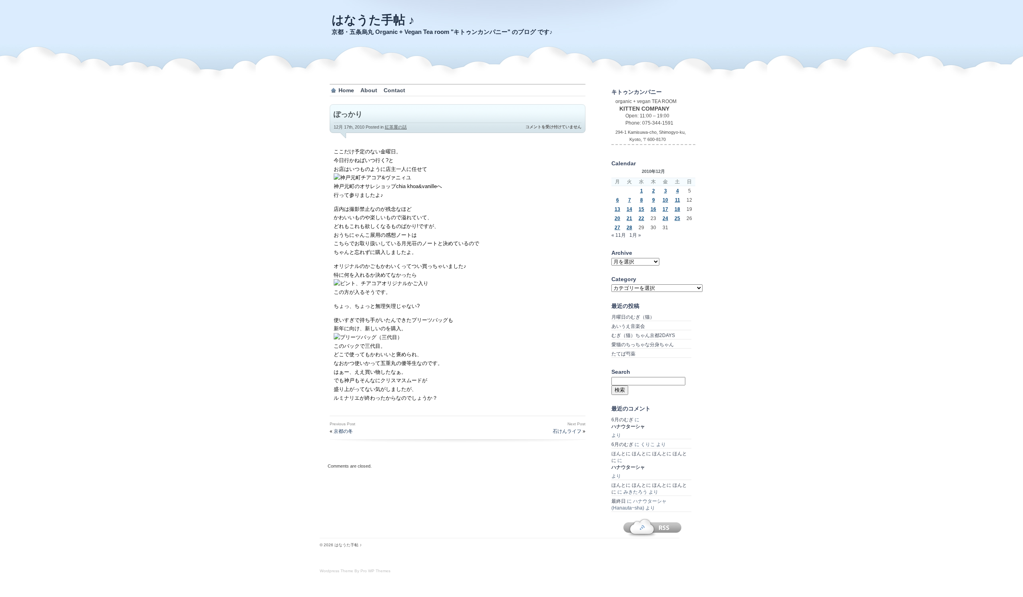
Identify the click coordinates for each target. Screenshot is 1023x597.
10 (665, 200)
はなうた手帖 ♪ (373, 19)
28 (629, 227)
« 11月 (618, 235)
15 (641, 209)
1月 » (635, 235)
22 (641, 218)
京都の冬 (343, 431)
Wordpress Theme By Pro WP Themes (355, 571)
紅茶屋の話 (396, 127)
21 (629, 218)
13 (617, 209)
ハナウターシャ (628, 426)
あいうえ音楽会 (628, 326)
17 (665, 209)
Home (346, 90)
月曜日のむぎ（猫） (633, 317)
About (368, 90)
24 (665, 218)
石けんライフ (567, 431)
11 (677, 200)
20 (617, 218)
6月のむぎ (622, 419)
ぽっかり (348, 114)
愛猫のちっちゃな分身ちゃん (642, 344)
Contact (394, 90)
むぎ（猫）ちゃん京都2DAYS (643, 335)
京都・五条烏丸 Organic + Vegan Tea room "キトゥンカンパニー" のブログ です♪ (442, 31)
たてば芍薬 (623, 354)
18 (677, 209)
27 (617, 227)
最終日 (618, 501)
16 (653, 209)
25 (677, 218)
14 (629, 209)
